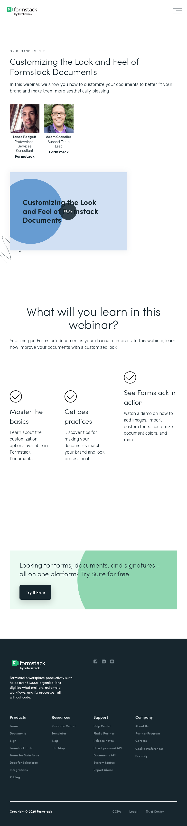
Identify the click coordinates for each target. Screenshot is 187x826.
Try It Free (35, 592)
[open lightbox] (68, 211)
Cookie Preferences (149, 748)
